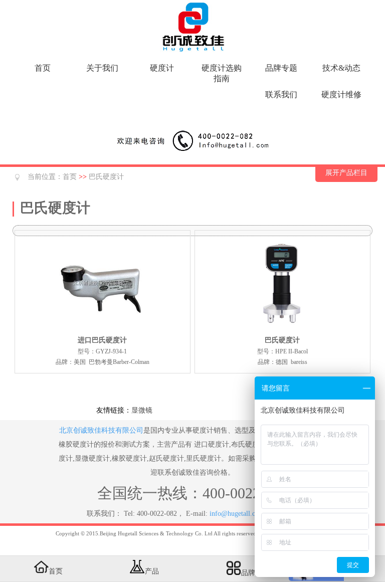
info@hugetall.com (237, 513)
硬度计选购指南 (222, 73)
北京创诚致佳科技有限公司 (101, 430)
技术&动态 (341, 68)
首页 (43, 68)
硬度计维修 (341, 94)
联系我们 (281, 94)
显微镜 (141, 410)
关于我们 (102, 68)
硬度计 (162, 68)
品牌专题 (281, 68)
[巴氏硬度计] (282, 329)
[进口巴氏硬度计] (102, 329)
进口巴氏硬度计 (102, 340)
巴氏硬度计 (106, 176)
